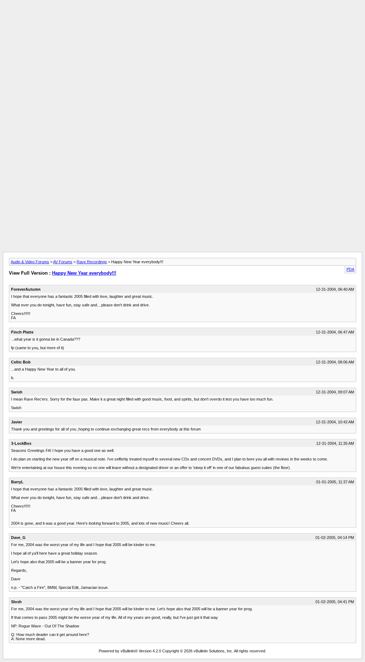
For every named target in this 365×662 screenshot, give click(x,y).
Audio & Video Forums (30, 262)
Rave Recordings (92, 262)
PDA (350, 269)
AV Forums (62, 262)
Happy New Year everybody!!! (84, 273)
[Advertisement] (182, 19)
